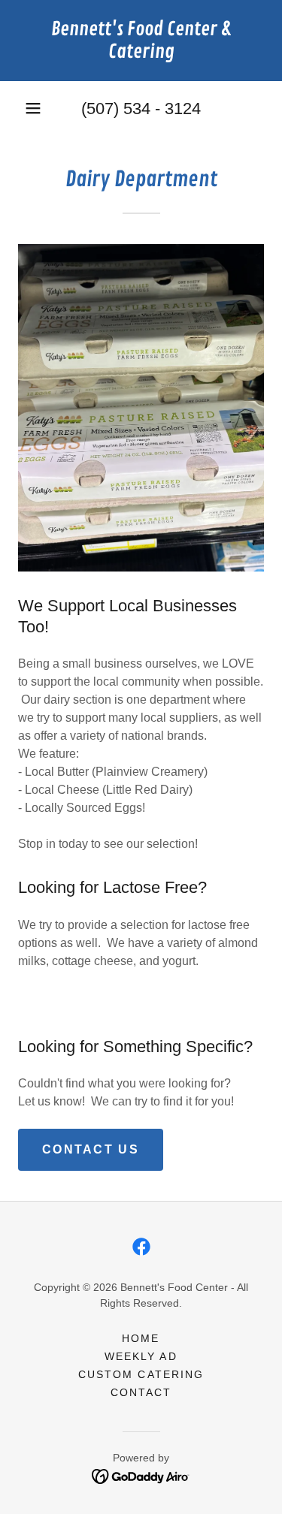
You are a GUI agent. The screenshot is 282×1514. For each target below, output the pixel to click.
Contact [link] (141, 1392)
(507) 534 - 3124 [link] (141, 108)
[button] (33, 108)
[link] (141, 40)
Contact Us (90, 1149)
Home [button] (140, 1338)
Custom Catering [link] (140, 1374)
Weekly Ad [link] (141, 1356)
